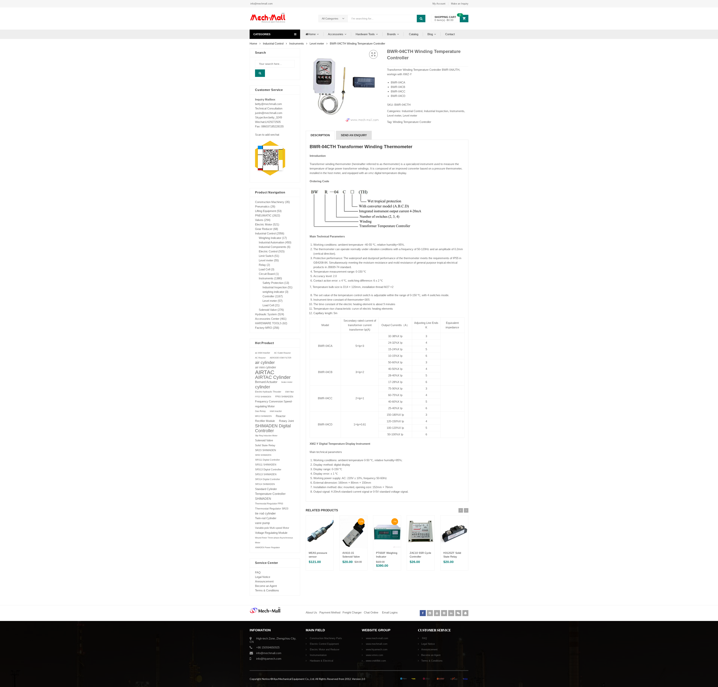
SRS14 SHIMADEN (265, 484)
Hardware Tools (365, 34)
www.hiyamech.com (376, 649)
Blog (430, 34)
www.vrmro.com (374, 655)
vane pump (262, 523)
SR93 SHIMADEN (263, 455)
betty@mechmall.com (268, 104)
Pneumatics (262, 206)
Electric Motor (263, 224)
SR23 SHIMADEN (265, 450)
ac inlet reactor (262, 353)
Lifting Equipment (265, 211)
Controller (268, 296)
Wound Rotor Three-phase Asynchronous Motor (274, 540)
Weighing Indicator (270, 237)
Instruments (296, 43)
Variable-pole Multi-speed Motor (272, 527)
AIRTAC (264, 372)
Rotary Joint (286, 420)
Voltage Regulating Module (271, 532)
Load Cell (264, 269)
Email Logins (390, 612)
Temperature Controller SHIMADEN (270, 496)
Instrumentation (318, 655)
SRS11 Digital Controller (267, 460)
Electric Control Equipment (324, 643)
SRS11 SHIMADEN (265, 464)
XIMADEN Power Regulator (267, 547)
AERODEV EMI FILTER (280, 358)
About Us (311, 612)
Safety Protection (273, 282)
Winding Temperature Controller (412, 121)
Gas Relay (260, 411)
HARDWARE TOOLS (268, 323)
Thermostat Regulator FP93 (269, 503)
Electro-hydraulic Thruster (268, 391)
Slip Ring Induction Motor (266, 435)
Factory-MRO (263, 327)
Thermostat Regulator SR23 (271, 508)
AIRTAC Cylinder (273, 377)
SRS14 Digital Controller (267, 479)
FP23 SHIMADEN (263, 397)
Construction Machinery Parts (325, 638)
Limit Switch (266, 255)
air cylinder (265, 362)
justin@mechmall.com (268, 112)
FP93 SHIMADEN (284, 396)
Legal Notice (262, 576)
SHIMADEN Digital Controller (273, 428)
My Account (438, 3)
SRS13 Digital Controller (268, 469)
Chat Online (371, 612)
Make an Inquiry (459, 3)
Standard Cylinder (266, 489)
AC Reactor (260, 358)
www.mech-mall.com (376, 638)
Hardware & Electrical (321, 660)
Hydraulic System (266, 314)
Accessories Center (267, 318)
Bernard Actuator (266, 382)
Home (312, 34)
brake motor (286, 382)
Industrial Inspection (436, 111)
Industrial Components (272, 246)
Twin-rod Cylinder (265, 518)
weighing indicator (273, 291)
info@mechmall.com (261, 3)
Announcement (264, 581)
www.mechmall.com (376, 643)
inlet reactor (276, 411)
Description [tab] (320, 135)
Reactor (281, 416)
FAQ (258, 572)
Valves (259, 220)
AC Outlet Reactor (282, 353)
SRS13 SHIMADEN (265, 474)
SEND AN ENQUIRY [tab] (354, 135)
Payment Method (330, 612)
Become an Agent (266, 585)
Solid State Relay (265, 445)
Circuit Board (267, 273)
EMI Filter (289, 392)
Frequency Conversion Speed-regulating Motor (273, 404)
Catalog (413, 34)
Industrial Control (273, 43)
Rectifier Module (265, 420)
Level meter (317, 43)
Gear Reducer (263, 228)
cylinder (262, 386)
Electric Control (268, 251)
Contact (450, 34)
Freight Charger (352, 612)
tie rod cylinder (265, 513)
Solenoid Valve (268, 309)
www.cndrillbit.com (375, 660)
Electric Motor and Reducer (324, 649)
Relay (262, 264)
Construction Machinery (269, 202)
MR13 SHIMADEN (263, 416)
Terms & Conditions (267, 590)
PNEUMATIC (263, 215)
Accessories (335, 34)
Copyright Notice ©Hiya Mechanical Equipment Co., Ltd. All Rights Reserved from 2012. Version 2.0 (307, 678)
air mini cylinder (265, 367)
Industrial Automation (271, 242)
